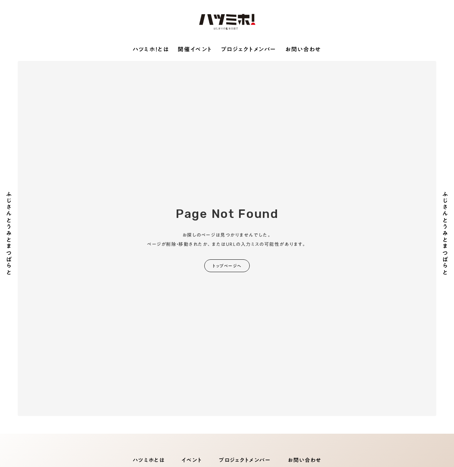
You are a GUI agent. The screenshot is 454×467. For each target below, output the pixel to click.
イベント (192, 460)
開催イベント (195, 49)
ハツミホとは (149, 460)
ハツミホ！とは (151, 49)
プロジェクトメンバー (248, 49)
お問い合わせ (303, 49)
